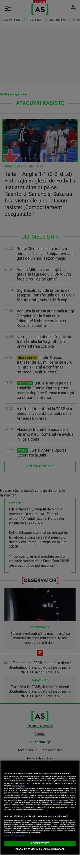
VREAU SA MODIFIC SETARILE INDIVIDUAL (39, 848)
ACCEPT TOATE (40, 843)
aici (57, 800)
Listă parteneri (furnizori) (14, 836)
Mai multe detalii (18, 786)
